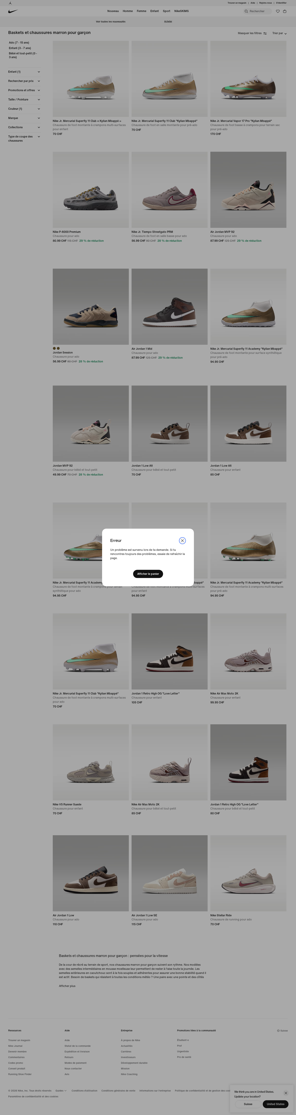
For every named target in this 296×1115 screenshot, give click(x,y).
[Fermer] (182, 541)
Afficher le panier (148, 573)
